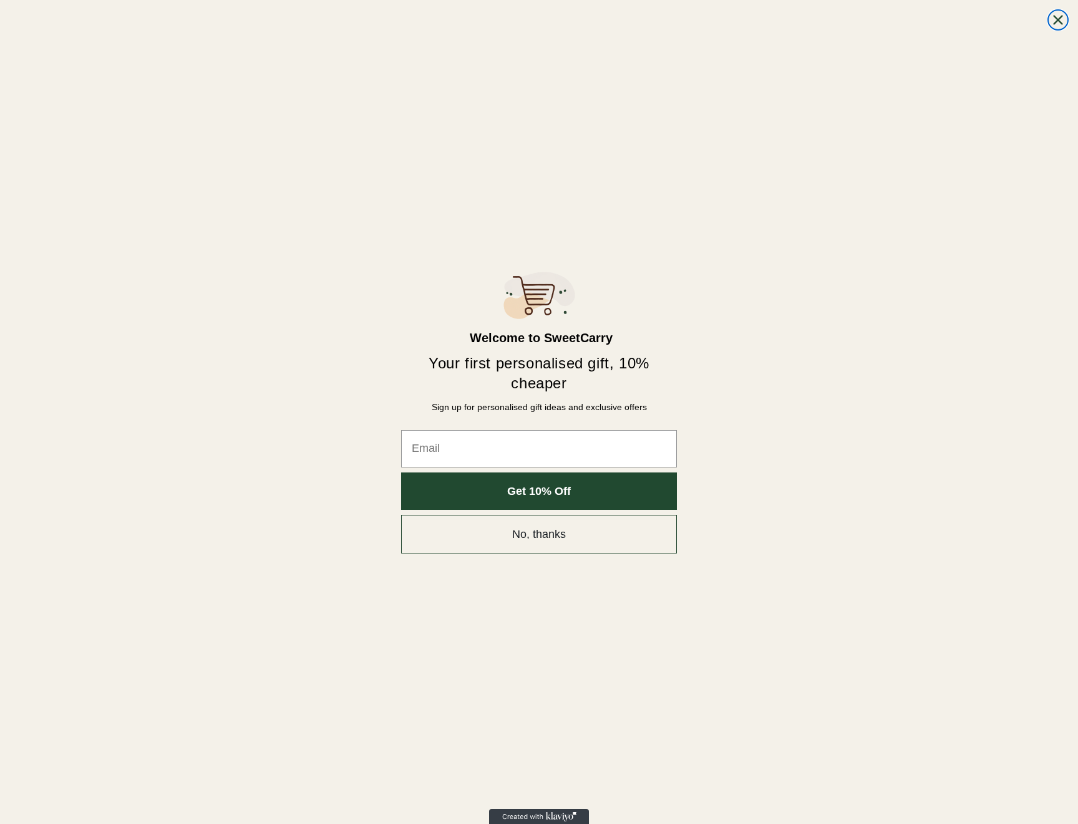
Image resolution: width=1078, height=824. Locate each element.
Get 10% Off (539, 491)
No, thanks (539, 534)
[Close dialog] (1058, 20)
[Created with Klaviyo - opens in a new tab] (539, 816)
